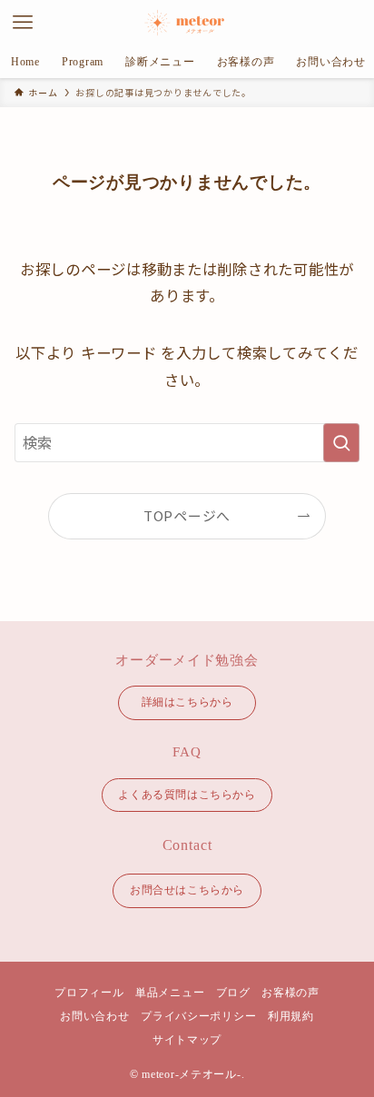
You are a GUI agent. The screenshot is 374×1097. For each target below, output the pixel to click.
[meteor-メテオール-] (187, 22)
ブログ (233, 992)
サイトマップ (187, 1039)
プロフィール (88, 992)
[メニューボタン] (22, 22)
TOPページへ (187, 515)
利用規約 (291, 1016)
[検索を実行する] (341, 442)
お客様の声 (290, 992)
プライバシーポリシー (198, 1016)
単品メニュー (169, 992)
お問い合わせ (94, 1016)
